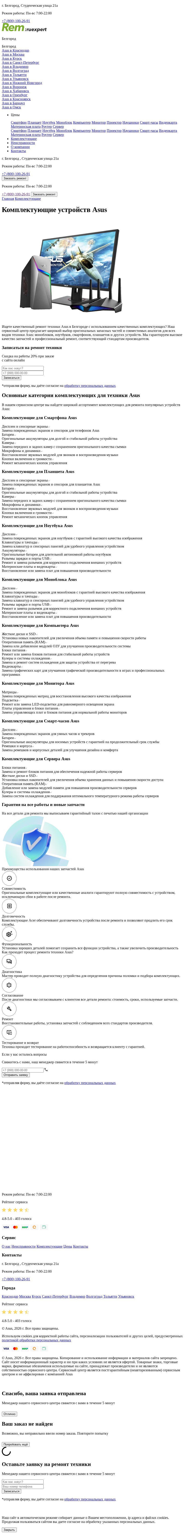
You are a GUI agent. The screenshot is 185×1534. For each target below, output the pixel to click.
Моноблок (64, 122)
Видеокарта (168, 122)
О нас (6, 1246)
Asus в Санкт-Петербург (20, 62)
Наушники (131, 122)
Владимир (77, 1296)
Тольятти (110, 1296)
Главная (8, 199)
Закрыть (9, 1530)
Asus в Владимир (15, 66)
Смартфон (19, 122)
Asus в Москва (13, 54)
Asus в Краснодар (15, 50)
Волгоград (94, 1296)
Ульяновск (126, 1296)
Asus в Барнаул (13, 103)
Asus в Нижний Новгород (22, 83)
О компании (20, 147)
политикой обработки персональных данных (36, 1340)
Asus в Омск (11, 107)
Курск (36, 1296)
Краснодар (10, 1296)
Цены (67, 1246)
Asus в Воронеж (14, 87)
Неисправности (23, 143)
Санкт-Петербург (55, 1296)
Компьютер (82, 122)
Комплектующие (24, 139)
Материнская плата (26, 126)
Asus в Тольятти (14, 75)
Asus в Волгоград (15, 71)
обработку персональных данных (90, 386)
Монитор (99, 122)
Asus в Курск (12, 58)
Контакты (18, 151)
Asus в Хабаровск (15, 91)
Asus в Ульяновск (15, 79)
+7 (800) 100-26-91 (16, 21)
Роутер (47, 126)
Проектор (114, 122)
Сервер (58, 126)
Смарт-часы (149, 122)
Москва (25, 1296)
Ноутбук (48, 122)
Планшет (35, 122)
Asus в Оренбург (15, 95)
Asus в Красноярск (16, 99)
